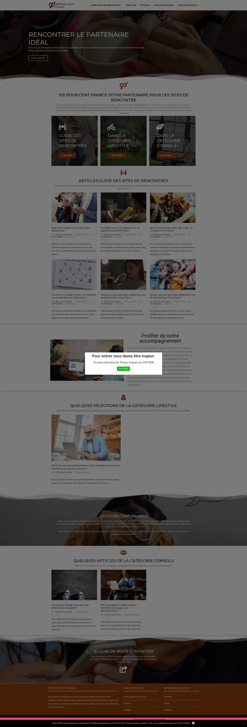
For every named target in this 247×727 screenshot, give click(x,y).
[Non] (243, 723)
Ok (193, 723)
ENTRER (123, 368)
